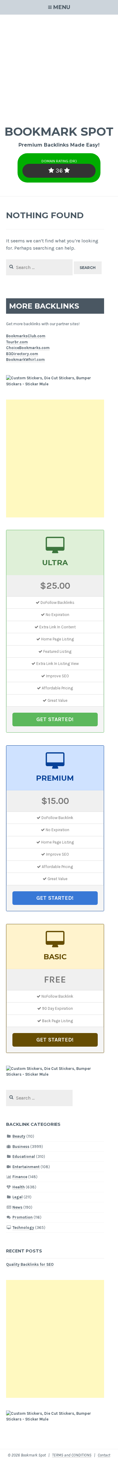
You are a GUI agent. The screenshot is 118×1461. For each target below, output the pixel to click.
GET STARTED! (55, 719)
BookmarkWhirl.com (25, 359)
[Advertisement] (59, 66)
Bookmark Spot (59, 132)
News (17, 1207)
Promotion (22, 1217)
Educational (23, 1156)
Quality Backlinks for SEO (30, 1264)
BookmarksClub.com (25, 336)
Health (18, 1187)
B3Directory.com (22, 353)
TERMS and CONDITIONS (71, 1455)
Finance (19, 1176)
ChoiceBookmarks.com (28, 347)
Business (20, 1146)
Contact (104, 1455)
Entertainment (26, 1167)
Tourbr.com (17, 342)
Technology (23, 1227)
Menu (61, 7)
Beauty (18, 1136)
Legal (17, 1197)
